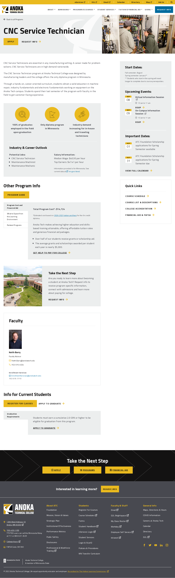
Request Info (164, 9)
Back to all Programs (15, 19)
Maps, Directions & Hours (155, 509)
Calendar (121, 2)
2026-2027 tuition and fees (65, 215)
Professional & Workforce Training (58, 549)
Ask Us (161, 2)
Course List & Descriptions (142, 202)
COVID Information (151, 515)
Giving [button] (148, 9)
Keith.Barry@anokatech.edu (23, 360)
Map (148, 2)
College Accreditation (139, 208)
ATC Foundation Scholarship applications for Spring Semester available (150, 145)
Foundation (52, 509)
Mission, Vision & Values (58, 515)
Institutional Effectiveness (59, 526)
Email (106, 2)
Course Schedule (136, 196)
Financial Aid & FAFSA (138, 215)
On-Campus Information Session (147, 112)
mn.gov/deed (74, 171)
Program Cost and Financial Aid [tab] (15, 206)
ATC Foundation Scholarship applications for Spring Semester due (150, 159)
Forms (82, 520)
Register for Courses (88, 509)
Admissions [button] (63, 9)
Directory (135, 2)
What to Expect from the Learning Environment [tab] (15, 216)
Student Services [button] (105, 9)
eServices (79, 2)
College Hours (12, 541)
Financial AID (120, 470)
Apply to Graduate (50, 403)
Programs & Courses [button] (83, 9)
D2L (93, 2)
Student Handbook (87, 526)
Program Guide (16, 194)
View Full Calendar (137, 170)
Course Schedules (86, 515)
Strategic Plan (53, 520)
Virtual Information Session (149, 97)
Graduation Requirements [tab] (13, 415)
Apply (11, 41)
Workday (115, 526)
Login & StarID (85, 542)
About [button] (51, 9)
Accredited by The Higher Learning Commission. (87, 571)
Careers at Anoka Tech (153, 520)
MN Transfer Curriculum (89, 553)
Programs (89, 470)
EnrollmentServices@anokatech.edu (26, 375)
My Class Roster (118, 521)
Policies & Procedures (88, 548)
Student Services (86, 537)
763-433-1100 (13, 530)
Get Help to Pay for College (50, 252)
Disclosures (52, 542)
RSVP (138, 107)
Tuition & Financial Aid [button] (130, 9)
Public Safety (53, 536)
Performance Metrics (56, 531)
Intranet (114, 537)
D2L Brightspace (118, 515)
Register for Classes (20, 403)
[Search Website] (170, 2)
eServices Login (86, 531)
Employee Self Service (121, 532)
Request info (29, 41)
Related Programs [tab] (14, 225)
